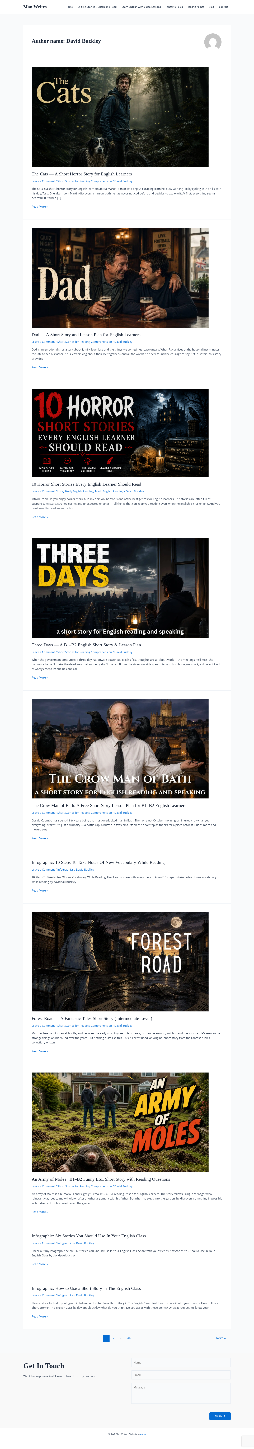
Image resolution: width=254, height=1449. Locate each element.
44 (129, 1338)
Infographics (65, 869)
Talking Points (196, 6)
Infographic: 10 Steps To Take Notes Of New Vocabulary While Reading (98, 862)
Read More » (40, 206)
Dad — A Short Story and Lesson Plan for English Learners (86, 334)
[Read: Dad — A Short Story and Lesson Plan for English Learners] (120, 277)
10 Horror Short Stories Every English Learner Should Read (86, 484)
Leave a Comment (43, 181)
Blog (211, 6)
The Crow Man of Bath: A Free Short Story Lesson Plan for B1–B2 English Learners (109, 805)
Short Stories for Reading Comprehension (84, 181)
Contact (223, 6)
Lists (60, 491)
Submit (220, 1416)
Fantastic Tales (174, 6)
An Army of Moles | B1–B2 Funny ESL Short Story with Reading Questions (101, 1179)
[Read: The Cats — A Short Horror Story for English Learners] (120, 117)
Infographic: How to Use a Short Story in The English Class (86, 1288)
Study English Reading (79, 491)
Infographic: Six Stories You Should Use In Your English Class (89, 1235)
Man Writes (35, 6)
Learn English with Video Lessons (141, 6)
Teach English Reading (109, 491)
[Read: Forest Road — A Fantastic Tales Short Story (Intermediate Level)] (120, 961)
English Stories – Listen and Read (97, 6)
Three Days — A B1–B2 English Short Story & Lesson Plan (86, 644)
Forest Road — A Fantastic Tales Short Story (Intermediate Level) (92, 1018)
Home (69, 6)
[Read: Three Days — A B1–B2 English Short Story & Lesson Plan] (120, 588)
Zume (143, 1433)
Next (221, 1338)
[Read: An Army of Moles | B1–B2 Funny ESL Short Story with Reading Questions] (120, 1122)
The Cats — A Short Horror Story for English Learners (82, 173)
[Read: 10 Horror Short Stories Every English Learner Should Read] (120, 432)
